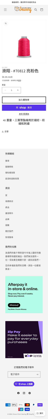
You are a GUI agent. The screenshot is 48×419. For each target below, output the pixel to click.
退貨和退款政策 (12, 178)
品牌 (7, 219)
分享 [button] (7, 131)
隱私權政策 (10, 172)
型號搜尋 (9, 237)
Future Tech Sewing (19, 414)
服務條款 (9, 167)
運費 (19, 80)
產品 (7, 207)
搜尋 (7, 161)
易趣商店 (9, 201)
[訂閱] (37, 374)
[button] (5, 10)
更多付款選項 (24, 114)
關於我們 (9, 231)
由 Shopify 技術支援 (34, 414)
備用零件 (9, 213)
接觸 (7, 225)
